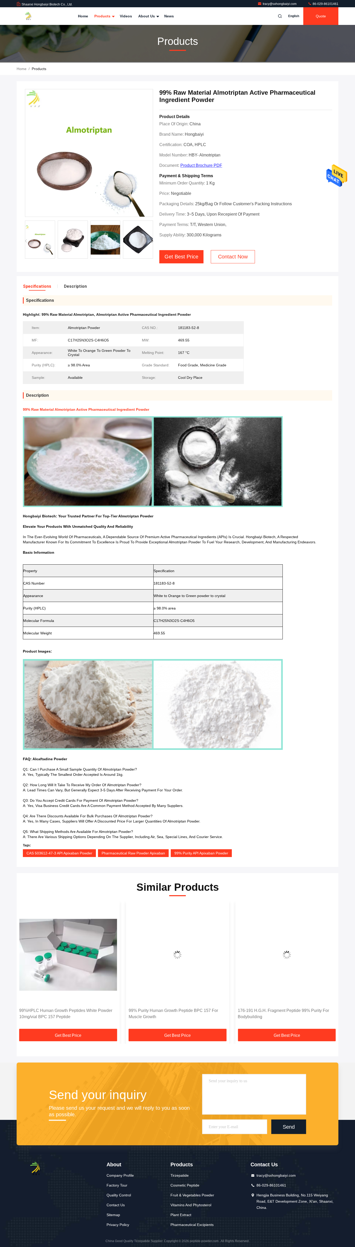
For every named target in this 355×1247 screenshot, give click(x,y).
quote (321, 16)
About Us (147, 16)
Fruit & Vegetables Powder (192, 1195)
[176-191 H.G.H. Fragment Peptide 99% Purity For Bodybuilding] (178, 954)
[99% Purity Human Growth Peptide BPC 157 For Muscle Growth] (68, 954)
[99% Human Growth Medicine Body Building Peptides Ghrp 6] (287, 954)
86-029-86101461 (325, 4)
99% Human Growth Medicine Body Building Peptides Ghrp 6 (279, 1013)
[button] (152, 241)
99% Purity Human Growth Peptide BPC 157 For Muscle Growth (64, 1013)
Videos (126, 16)
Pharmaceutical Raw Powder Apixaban (133, 853)
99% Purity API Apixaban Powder (201, 853)
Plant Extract (180, 1215)
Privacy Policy (118, 1225)
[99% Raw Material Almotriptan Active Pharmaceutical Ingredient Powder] (89, 153)
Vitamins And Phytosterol (190, 1205)
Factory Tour (117, 1185)
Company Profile (120, 1175)
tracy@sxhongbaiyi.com (280, 4)
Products (102, 16)
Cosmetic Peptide (184, 1185)
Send (289, 1126)
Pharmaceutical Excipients (192, 1225)
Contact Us (116, 1205)
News (169, 16)
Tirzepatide (179, 1175)
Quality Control (119, 1195)
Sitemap (113, 1215)
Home (83, 16)
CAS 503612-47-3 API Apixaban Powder (59, 853)
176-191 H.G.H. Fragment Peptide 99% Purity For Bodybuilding (174, 1013)
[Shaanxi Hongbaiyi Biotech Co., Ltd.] (33, 16)
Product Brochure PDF (201, 165)
